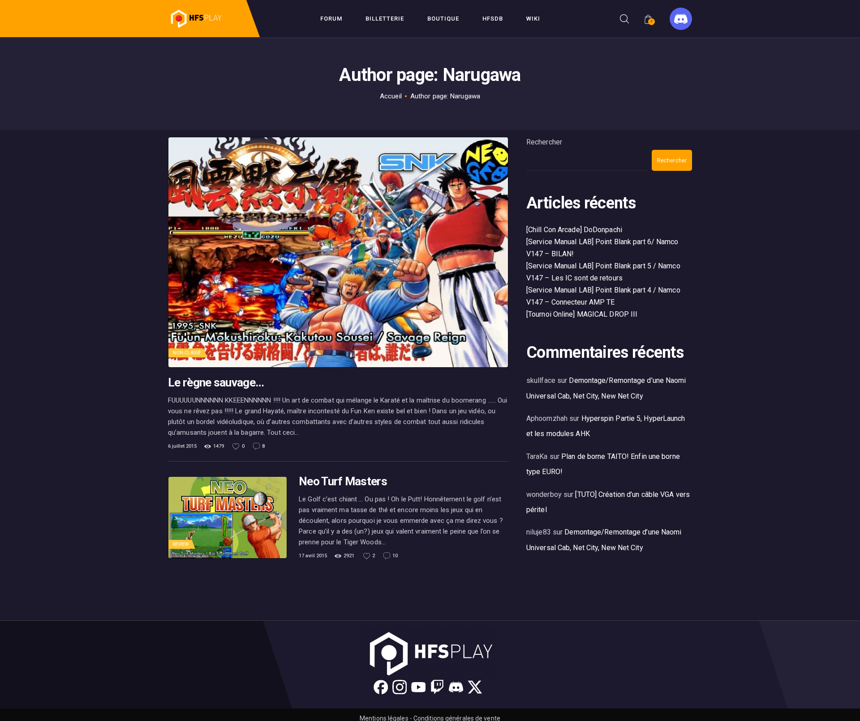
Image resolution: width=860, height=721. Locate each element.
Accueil (391, 96)
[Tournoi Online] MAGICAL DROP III (581, 314)
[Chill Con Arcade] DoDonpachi (574, 229)
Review (180, 544)
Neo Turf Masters (343, 481)
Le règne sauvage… (216, 383)
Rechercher (544, 142)
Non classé (186, 352)
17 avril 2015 (313, 556)
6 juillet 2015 (182, 446)
